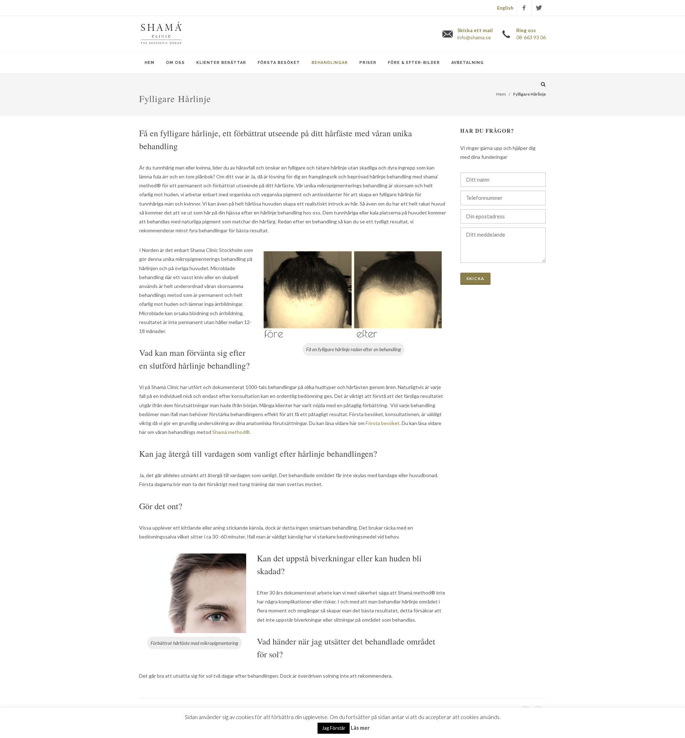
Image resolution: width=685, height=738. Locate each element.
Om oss (175, 62)
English (505, 8)
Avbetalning (467, 62)
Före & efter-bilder (414, 62)
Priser (367, 62)
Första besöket (279, 62)
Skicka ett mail (475, 33)
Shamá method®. (231, 432)
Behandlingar (329, 62)
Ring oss (531, 33)
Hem (149, 62)
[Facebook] (524, 8)
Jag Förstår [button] (333, 728)
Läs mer (360, 727)
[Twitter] (539, 8)
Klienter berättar (221, 62)
